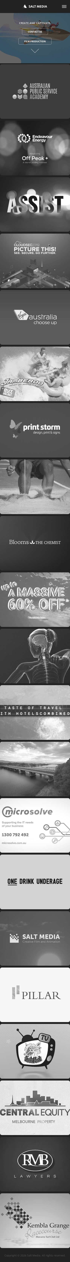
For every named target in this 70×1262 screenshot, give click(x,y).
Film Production (35, 41)
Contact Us (35, 31)
